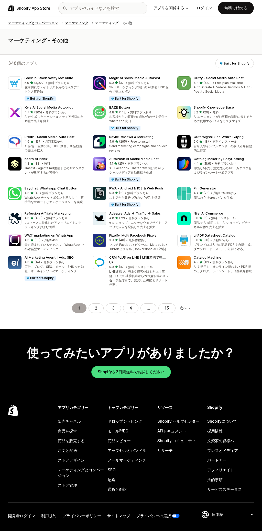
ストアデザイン (71, 460)
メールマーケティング (127, 460)
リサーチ (165, 450)
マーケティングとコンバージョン (81, 473)
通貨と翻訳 (117, 489)
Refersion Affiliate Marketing (48, 213)
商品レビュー (119, 440)
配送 (111, 479)
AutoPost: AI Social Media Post (134, 159)
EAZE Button (119, 107)
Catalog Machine (207, 257)
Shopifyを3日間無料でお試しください (131, 371)
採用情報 (215, 431)
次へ (183, 308)
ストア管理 (67, 485)
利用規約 (49, 515)
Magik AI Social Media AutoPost (134, 78)
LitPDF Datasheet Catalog (214, 235)
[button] (46, 89)
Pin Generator (205, 188)
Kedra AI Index (36, 159)
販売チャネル (69, 421)
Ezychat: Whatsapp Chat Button (51, 188)
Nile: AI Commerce (208, 213)
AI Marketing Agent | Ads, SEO (49, 257)
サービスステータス (224, 489)
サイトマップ (118, 515)
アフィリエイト (220, 470)
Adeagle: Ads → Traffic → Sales (135, 213)
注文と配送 (67, 450)
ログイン (204, 7)
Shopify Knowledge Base (214, 107)
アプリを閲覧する (169, 7)
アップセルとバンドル (127, 450)
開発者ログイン (21, 515)
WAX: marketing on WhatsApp (49, 235)
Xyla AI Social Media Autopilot (49, 107)
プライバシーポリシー (82, 515)
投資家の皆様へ (220, 440)
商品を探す (67, 431)
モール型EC (118, 431)
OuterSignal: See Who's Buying (219, 137)
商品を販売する (71, 440)
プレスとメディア (222, 450)
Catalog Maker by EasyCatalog (219, 159)
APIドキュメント (171, 431)
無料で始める (235, 7)
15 (167, 308)
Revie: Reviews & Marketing (131, 137)
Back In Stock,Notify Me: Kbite (49, 78)
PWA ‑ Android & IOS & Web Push (136, 188)
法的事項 (215, 479)
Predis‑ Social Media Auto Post (49, 137)
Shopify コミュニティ (176, 440)
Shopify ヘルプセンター (178, 421)
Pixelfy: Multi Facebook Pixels (132, 235)
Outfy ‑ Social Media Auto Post (219, 78)
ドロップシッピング (125, 421)
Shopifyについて (222, 421)
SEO (112, 470)
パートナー (216, 460)
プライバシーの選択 (153, 515)
